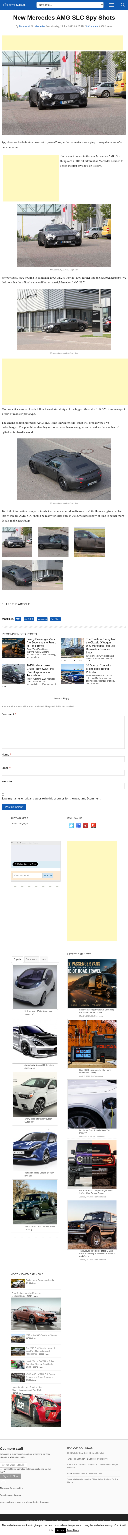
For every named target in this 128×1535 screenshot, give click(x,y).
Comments (31, 959)
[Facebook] (78, 825)
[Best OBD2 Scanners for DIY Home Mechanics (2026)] (92, 1044)
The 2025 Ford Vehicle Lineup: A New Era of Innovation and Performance (40, 1351)
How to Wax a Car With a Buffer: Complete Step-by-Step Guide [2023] (40, 1364)
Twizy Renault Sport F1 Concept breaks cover (87, 1459)
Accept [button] (60, 1530)
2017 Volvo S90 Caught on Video (41, 1335)
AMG (18, 619)
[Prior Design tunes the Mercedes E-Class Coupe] (36, 1314)
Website (7, 781)
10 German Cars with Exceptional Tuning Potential (98, 669)
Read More (72, 1530)
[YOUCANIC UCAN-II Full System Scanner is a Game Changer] (18, 1377)
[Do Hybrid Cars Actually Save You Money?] (92, 1104)
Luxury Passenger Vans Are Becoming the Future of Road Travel (41, 642)
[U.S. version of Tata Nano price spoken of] (35, 987)
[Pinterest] (85, 825)
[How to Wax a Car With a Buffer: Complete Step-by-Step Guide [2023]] (18, 1364)
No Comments (97, 1016)
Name (6, 754)
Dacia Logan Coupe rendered (39, 1280)
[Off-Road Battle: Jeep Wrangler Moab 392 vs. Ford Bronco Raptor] (92, 1164)
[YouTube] (93, 825)
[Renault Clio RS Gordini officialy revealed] (35, 1148)
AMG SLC (29, 619)
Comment (9, 714)
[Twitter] (71, 825)
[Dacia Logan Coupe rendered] (18, 1283)
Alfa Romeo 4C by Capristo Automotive (84, 1473)
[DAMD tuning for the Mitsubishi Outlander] (35, 1094)
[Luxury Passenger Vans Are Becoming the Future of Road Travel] (92, 983)
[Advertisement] (62, 42)
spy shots (55, 619)
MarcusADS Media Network (97, 1521)
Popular (18, 959)
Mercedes (40, 26)
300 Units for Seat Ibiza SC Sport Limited (85, 1453)
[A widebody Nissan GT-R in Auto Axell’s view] (35, 1040)
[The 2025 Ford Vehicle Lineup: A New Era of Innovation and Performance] (18, 1351)
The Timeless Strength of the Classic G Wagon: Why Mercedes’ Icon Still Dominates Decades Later (101, 646)
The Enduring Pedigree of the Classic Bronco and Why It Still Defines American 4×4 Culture (97, 1253)
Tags (43, 959)
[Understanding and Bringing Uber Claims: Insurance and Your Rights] (36, 1410)
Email (6, 768)
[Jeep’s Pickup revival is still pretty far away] (35, 1202)
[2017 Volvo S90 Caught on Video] (18, 1338)
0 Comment (92, 26)
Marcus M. (24, 26)
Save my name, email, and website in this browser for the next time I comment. (51, 798)
